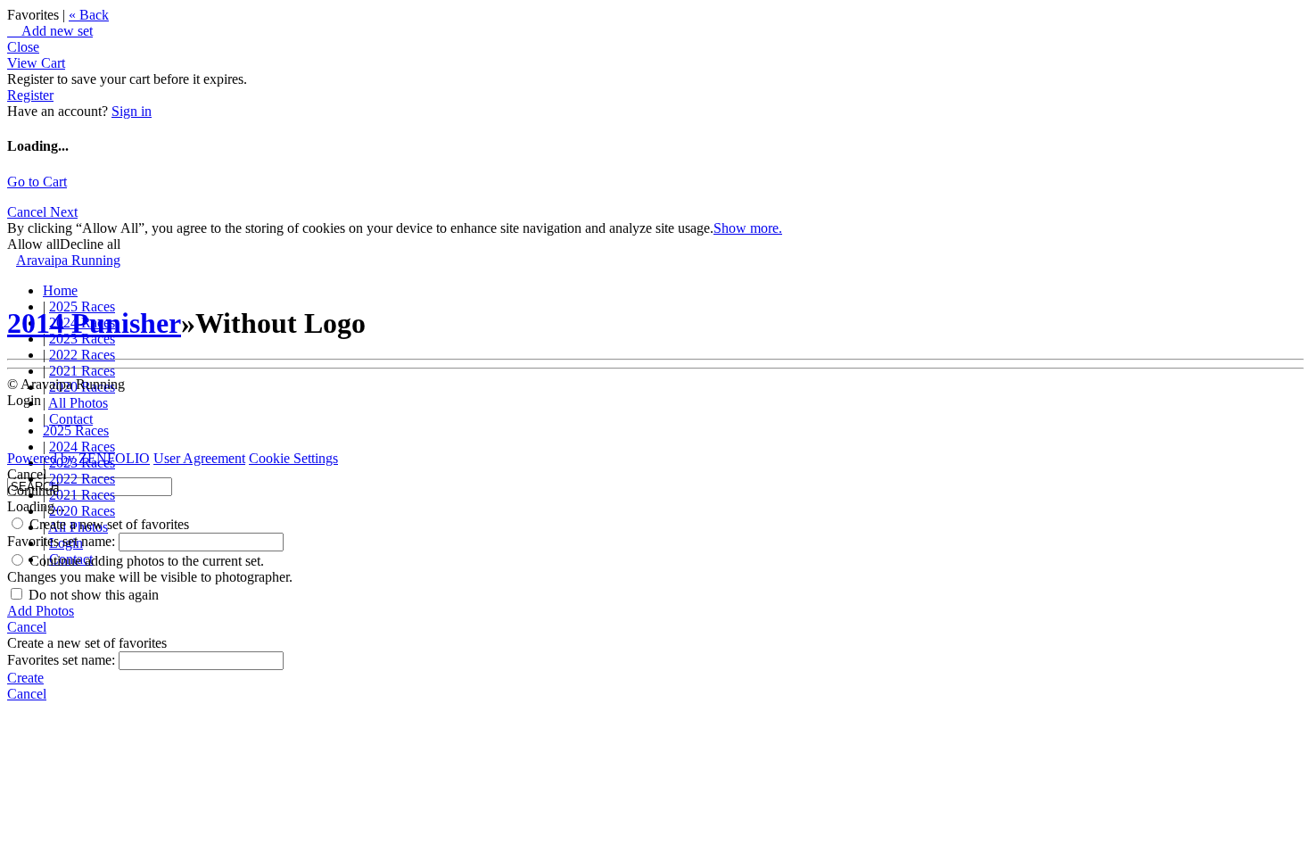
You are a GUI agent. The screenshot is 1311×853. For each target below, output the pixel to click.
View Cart (36, 62)
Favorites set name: (63, 541)
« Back (89, 14)
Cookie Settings (293, 458)
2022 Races (82, 354)
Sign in (131, 111)
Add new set (50, 30)
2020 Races (82, 510)
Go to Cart (37, 181)
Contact (71, 418)
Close (23, 46)
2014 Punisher (94, 323)
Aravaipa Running (68, 260)
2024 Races (82, 446)
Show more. (747, 228)
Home (60, 290)
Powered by (78, 458)
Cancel (28, 211)
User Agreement (199, 458)
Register (30, 95)
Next (64, 211)
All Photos (78, 402)
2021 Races (82, 370)
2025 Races (76, 430)
